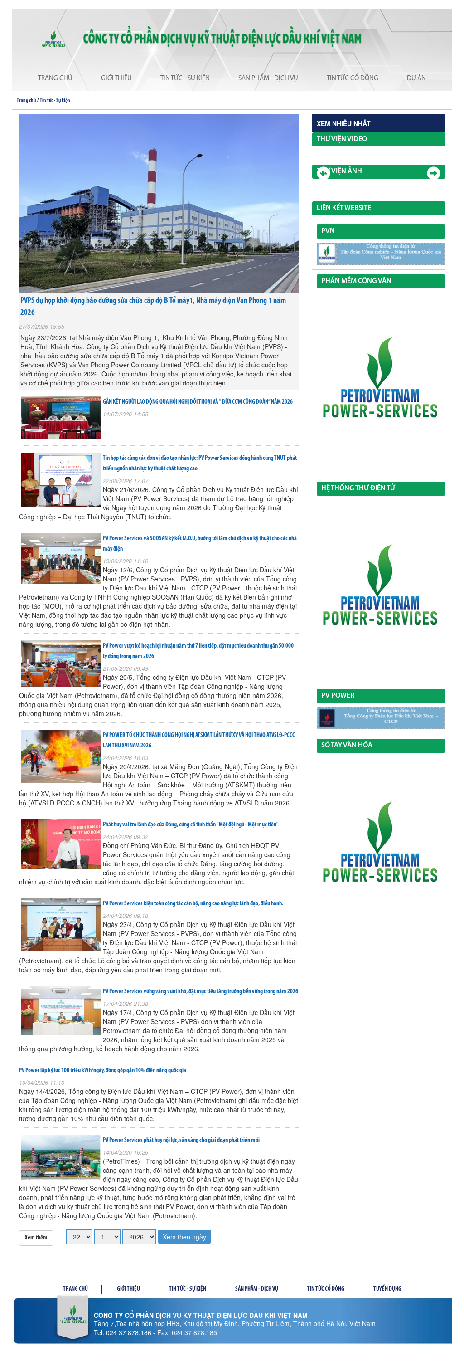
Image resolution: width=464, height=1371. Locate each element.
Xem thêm (36, 1237)
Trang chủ (55, 78)
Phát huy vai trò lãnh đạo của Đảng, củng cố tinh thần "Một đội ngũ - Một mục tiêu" (191, 824)
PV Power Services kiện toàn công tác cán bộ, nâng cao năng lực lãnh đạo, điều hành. (193, 903)
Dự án (416, 78)
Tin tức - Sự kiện (185, 78)
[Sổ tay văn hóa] (381, 846)
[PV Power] (381, 718)
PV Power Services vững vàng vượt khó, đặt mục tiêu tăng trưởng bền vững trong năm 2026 (200, 991)
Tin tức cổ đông (352, 78)
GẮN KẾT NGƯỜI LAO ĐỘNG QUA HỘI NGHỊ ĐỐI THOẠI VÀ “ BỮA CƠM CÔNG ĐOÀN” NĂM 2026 (198, 402)
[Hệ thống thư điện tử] (381, 589)
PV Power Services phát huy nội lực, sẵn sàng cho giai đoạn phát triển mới (181, 1140)
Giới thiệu (116, 78)
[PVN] (381, 254)
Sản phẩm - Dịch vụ (268, 78)
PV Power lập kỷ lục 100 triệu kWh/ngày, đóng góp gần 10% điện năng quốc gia (102, 1070)
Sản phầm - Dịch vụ (256, 1289)
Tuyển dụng (387, 1289)
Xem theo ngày (184, 1236)
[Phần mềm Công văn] (381, 382)
